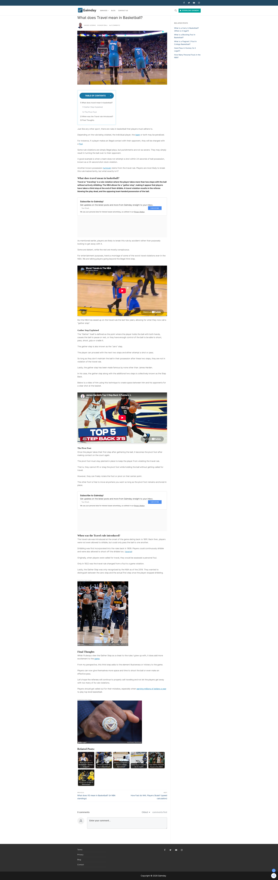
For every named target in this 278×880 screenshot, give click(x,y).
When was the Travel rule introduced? (97, 116)
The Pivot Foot (91, 112)
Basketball (103, 25)
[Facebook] (184, 3)
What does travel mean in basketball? (97, 103)
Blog (79, 859)
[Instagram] (199, 3)
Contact (80, 864)
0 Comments (115, 25)
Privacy (80, 854)
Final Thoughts (88, 120)
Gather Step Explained (93, 107)
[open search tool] (176, 10)
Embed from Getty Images (84, 580)
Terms (79, 849)
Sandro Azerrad (90, 25)
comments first (159, 812)
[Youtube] (194, 3)
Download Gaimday (190, 10)
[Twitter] (189, 3)
